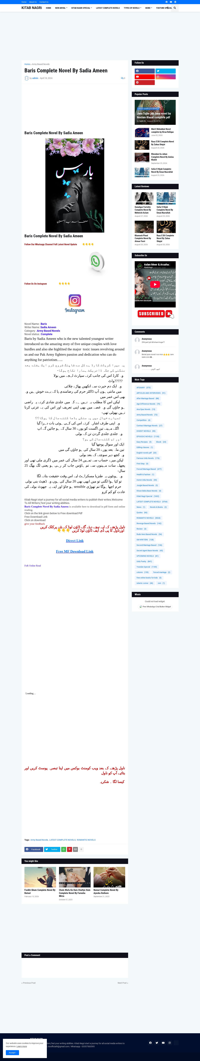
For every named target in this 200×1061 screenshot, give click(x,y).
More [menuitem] (147, 8)
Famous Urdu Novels (148, 458)
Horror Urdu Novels (147, 480)
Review (141, 529)
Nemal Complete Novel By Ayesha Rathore (106, 891)
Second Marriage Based (149, 545)
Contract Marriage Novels (149, 425)
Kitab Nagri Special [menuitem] (80, 8)
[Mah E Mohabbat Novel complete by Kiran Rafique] (142, 132)
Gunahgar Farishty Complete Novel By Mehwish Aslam (143, 210)
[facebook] (166, 2)
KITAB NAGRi (32, 8)
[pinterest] (175, 2)
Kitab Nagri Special (148, 496)
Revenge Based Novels (149, 523)
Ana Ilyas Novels (146, 409)
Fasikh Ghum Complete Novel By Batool (39, 891)
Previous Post (29, 983)
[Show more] (81, 849)
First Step (142, 464)
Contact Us (44, 2)
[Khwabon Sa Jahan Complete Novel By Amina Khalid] (142, 157)
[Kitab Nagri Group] (165, 82)
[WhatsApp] (63, 849)
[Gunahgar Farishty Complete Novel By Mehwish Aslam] (144, 198)
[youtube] (171, 2)
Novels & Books (158, 507)
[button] (168, 8)
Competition (143, 420)
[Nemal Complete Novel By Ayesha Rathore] (109, 877)
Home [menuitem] (48, 8)
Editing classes (145, 447)
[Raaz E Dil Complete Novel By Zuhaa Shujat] (142, 145)
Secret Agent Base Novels (150, 550)
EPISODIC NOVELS (148, 436)
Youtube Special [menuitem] (164, 8)
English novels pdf (147, 453)
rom (161, 583)
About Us (33, 2)
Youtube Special (147, 567)
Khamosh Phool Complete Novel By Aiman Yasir (143, 238)
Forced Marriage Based (149, 469)
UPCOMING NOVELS (148, 556)
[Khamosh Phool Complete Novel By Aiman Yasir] (144, 227)
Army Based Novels (40, 64)
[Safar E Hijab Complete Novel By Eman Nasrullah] (142, 172)
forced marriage (161, 572)
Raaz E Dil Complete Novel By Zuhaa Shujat (162, 143)
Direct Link (75, 541)
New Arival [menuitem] (60, 8)
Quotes (142, 512)
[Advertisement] (100, 36)
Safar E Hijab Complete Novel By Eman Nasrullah (162, 170)
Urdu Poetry (144, 561)
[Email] (75, 849)
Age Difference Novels (148, 404)
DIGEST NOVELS (146, 431)
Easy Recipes (144, 442)
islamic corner (145, 583)
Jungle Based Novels (147, 485)
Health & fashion (145, 474)
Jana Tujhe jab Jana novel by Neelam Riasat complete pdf (154, 115)
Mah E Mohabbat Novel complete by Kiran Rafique (162, 130)
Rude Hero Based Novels (149, 534)
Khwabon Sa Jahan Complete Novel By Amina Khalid (162, 157)
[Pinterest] (69, 849)
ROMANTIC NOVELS (86, 840)
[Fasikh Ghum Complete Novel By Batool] (40, 877)
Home (24, 2)
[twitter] (165, 71)
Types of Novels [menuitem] (132, 8)
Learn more (22, 1046)
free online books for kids (149, 578)
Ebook (161, 442)
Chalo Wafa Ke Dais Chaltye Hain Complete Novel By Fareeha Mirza (74, 893)
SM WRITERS (145, 540)
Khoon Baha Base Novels (149, 491)
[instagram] (165, 76)
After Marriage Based (148, 398)
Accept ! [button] (12, 1052)
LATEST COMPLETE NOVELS (62, 840)
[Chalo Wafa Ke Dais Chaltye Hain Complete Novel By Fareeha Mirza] (75, 877)
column (143, 572)
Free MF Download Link (74, 551)
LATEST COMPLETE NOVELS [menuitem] (108, 8)
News (141, 507)
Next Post (122, 983)
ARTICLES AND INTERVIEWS (151, 393)
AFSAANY (144, 387)
